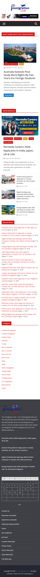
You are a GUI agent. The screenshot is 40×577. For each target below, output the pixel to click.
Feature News (6, 337)
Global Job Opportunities (10, 524)
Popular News (6, 371)
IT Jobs (4, 344)
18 (9, 492)
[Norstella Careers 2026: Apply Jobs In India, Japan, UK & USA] (20, 125)
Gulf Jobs (5, 341)
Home (4, 528)
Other (31, 138)
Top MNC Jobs (6, 559)
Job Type (5, 537)
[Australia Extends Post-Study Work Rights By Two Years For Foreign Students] (20, 53)
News (21, 64)
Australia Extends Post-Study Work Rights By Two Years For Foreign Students (19, 75)
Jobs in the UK (8, 138)
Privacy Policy (6, 546)
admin (21, 68)
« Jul (19, 504)
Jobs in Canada (6, 351)
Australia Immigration (11, 64)
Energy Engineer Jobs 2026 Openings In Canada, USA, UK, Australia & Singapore (26, 210)
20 (20, 492)
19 (15, 492)
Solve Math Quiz (7, 555)
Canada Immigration (8, 334)
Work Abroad (8, 142)
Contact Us (5, 511)
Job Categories (7, 533)
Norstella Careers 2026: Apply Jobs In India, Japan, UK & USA (18, 150)
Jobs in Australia (7, 347)
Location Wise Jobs (8, 542)
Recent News (6, 375)
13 (20, 489)
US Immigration (7, 381)
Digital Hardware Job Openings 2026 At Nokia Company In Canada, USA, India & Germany (25, 195)
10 (4, 489)
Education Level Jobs (9, 515)
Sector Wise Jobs (7, 550)
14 (25, 489)
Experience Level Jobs (9, 520)
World (4, 388)
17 (4, 492)
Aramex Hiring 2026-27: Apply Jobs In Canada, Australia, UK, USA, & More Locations (26, 180)
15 (30, 489)
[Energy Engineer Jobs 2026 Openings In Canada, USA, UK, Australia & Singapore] (8, 211)
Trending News (7, 378)
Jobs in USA (18, 138)
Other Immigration (8, 368)
